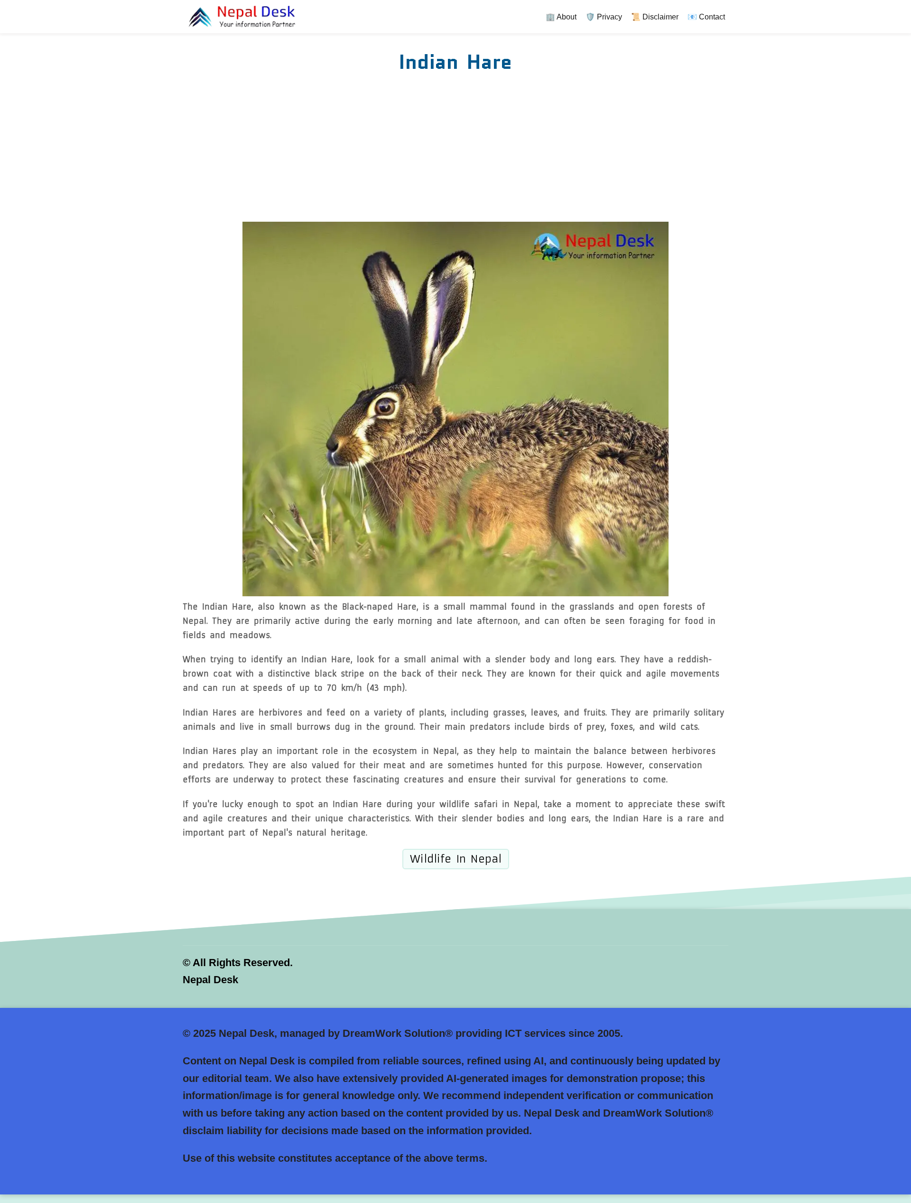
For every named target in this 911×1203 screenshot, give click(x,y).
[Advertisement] (455, 150)
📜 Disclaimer (655, 17)
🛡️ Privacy (604, 17)
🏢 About (561, 17)
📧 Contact (706, 17)
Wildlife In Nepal (456, 859)
